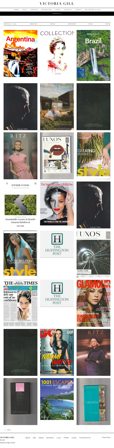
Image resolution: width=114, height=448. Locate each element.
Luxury (57, 9)
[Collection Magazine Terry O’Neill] (57, 53)
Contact (78, 9)
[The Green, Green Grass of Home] (20, 303)
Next (9, 430)
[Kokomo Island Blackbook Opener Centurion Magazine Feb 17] (20, 352)
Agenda (16, 9)
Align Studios (11, 442)
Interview (33, 24)
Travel (107, 24)
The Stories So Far (92, 9)
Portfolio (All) (10, 24)
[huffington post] (57, 244)
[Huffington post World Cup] (57, 293)
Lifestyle (34, 9)
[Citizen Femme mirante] (20, 204)
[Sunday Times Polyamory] (57, 203)
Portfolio (68, 9)
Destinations (46, 9)
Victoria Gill (57, 4)
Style (24, 9)
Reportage (72, 24)
